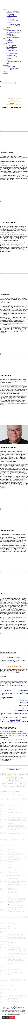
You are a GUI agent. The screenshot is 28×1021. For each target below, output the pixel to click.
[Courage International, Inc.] (14, 3)
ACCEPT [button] (12, 1017)
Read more (2, 332)
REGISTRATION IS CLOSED (8, 653)
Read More (5, 1017)
